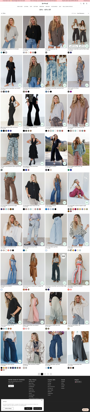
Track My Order (31, 395)
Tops (31, 6)
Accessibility (31, 396)
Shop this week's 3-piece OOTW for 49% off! (70, 0)
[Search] (81, 3)
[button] (86, 3)
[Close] (42, 400)
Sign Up (11, 386)
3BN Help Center (32, 381)
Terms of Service (32, 391)
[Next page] (51, 374)
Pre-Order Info (50, 388)
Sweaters (41, 6)
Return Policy (31, 383)
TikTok (62, 383)
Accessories (54, 6)
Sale (60, 6)
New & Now (19, 6)
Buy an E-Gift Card (51, 386)
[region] (22, 405)
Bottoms (36, 6)
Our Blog (49, 383)
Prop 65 (30, 393)
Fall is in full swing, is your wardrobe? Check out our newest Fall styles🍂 (43, 0)
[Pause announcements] (89, 1)
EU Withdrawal (31, 386)
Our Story (49, 381)
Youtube (62, 386)
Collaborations (50, 393)
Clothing (26, 6)
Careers (49, 395)
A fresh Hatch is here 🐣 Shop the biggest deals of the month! (14, 0)
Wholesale (49, 391)
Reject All (28, 408)
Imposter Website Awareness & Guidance (36, 398)
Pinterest (62, 388)
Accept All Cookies (37, 408)
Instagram (63, 381)
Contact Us (31, 388)
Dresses (48, 6)
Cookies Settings (8, 408)
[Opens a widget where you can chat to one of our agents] (85, 409)
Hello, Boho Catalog (68, 6)
